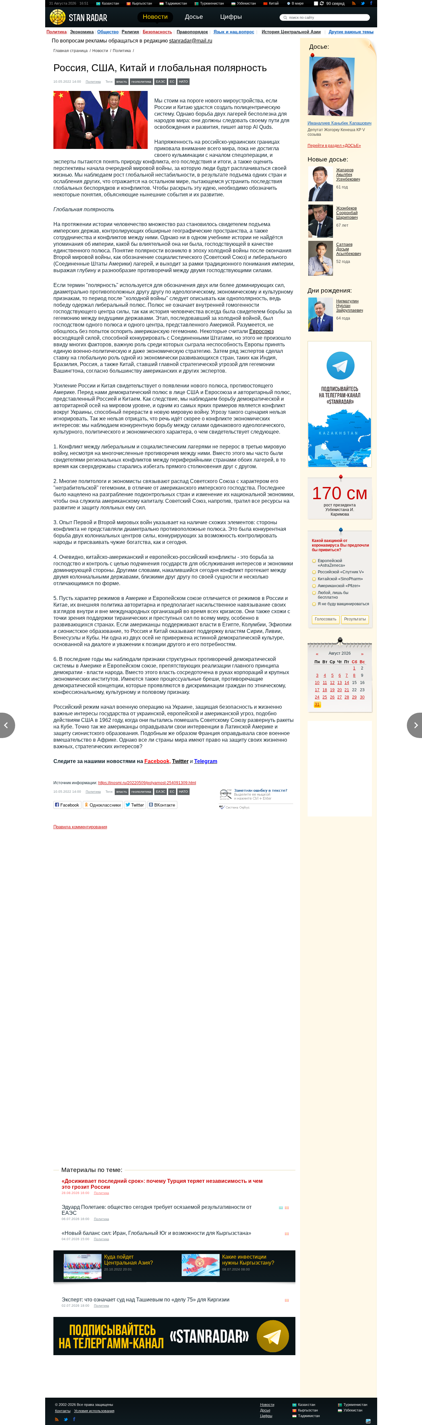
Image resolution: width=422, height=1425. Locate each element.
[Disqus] (174, 915)
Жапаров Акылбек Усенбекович (348, 175)
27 (339, 697)
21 (347, 690)
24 (317, 697)
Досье (265, 1410)
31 (317, 704)
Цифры (266, 1416)
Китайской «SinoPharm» (340, 579)
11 (325, 682)
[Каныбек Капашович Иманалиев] (331, 85)
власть (121, 81)
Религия (130, 31)
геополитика (141, 81)
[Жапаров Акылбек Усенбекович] (320, 199)
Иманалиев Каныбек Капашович (340, 123)
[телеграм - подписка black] (174, 1353)
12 (332, 682)
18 (324, 690)
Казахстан (110, 3)
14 (347, 682)
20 (339, 690)
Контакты (63, 1411)
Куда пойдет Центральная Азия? (128, 1260)
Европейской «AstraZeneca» (331, 563)
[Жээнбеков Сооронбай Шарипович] (320, 236)
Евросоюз (261, 331)
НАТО (183, 81)
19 (332, 690)
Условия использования (94, 1411)
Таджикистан (176, 3)
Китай (274, 3)
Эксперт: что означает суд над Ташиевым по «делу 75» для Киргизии (145, 1299)
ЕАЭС (160, 81)
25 (324, 697)
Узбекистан (246, 3)
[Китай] (195, 80)
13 (339, 682)
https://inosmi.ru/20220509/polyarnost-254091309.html (147, 783)
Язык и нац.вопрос (234, 31)
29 (354, 697)
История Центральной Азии (291, 31)
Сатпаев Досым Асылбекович (348, 249)
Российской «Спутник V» (341, 572)
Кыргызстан (142, 3)
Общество (108, 31)
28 (347, 697)
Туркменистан (212, 3)
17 (317, 690)
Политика (56, 31)
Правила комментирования (80, 826)
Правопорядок (192, 31)
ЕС (172, 81)
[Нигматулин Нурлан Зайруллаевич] (320, 329)
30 (362, 697)
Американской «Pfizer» (339, 586)
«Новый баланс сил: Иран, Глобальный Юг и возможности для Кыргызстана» (156, 1233)
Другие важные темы (351, 31)
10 (317, 682)
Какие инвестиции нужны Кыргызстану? (248, 1260)
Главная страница (70, 50)
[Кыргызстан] (287, 1207)
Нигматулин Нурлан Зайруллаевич (349, 306)
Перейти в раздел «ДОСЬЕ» (334, 145)
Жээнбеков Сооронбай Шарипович (347, 213)
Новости (100, 50)
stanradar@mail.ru (190, 40)
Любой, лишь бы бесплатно (333, 595)
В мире (298, 3)
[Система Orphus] (255, 809)
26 (332, 697)
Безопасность (157, 31)
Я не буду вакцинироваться (343, 604)
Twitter (180, 761)
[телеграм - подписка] (339, 465)
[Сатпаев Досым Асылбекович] (320, 274)
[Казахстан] (281, 1207)
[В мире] (287, 1181)
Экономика (82, 31)
